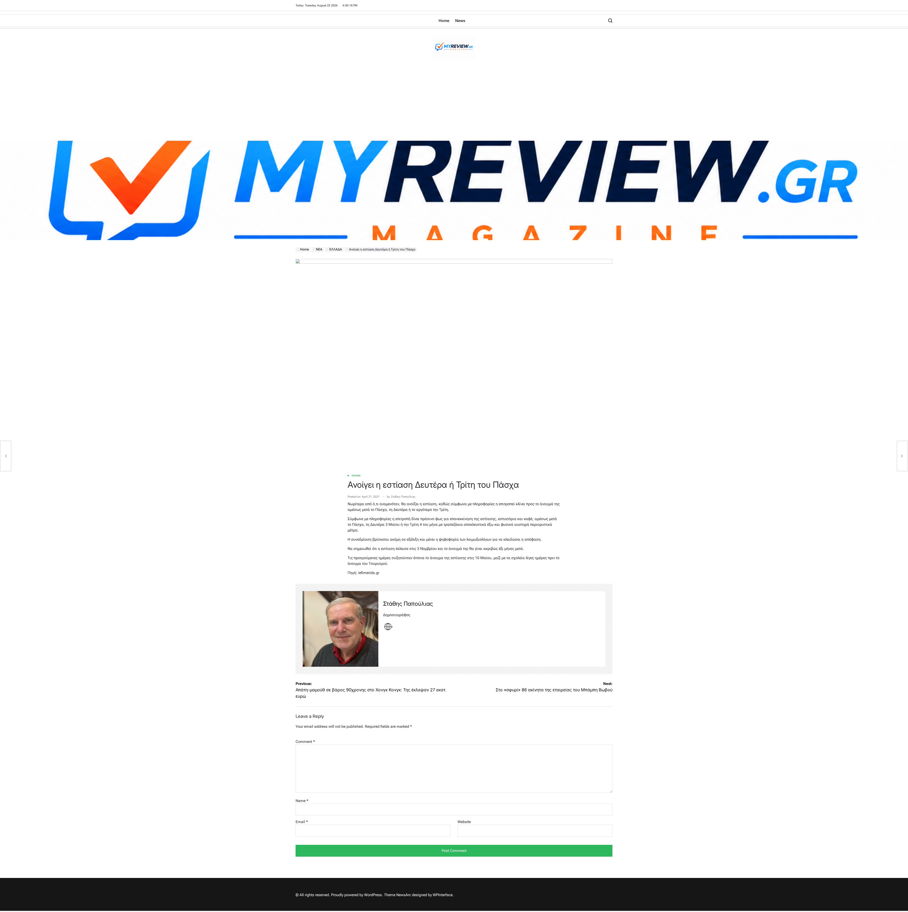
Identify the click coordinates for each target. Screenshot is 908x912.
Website (464, 822)
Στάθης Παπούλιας (403, 496)
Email (302, 822)
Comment (305, 741)
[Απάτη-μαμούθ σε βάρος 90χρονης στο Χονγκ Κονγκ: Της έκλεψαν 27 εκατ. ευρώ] (5, 456)
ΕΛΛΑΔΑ (356, 475)
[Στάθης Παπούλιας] (340, 629)
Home (444, 20)
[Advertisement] (454, 105)
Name (302, 800)
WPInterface (443, 895)
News (460, 20)
